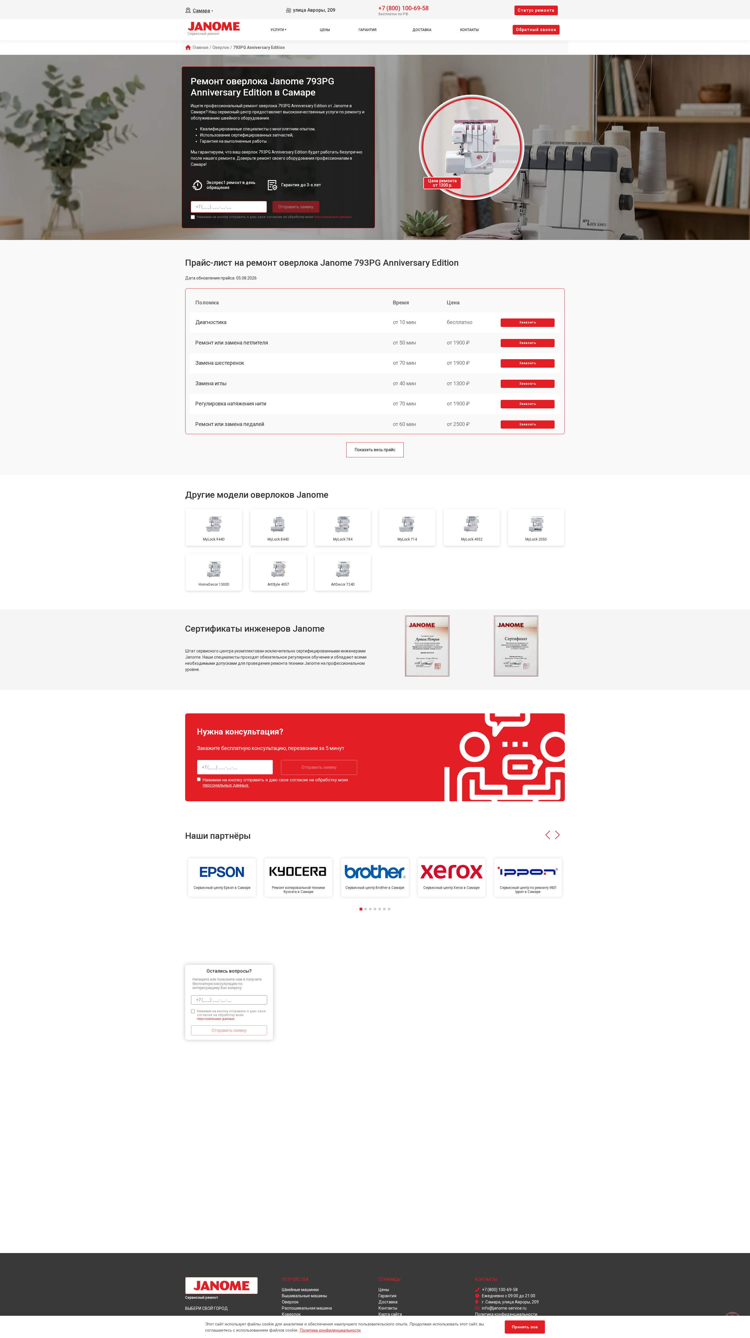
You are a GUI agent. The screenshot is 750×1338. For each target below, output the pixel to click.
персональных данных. (333, 217)
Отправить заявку (295, 206)
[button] (548, 835)
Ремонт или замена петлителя (231, 343)
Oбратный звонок (536, 29)
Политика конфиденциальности (330, 1330)
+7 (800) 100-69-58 (404, 8)
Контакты (469, 30)
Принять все (525, 1327)
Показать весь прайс (375, 449)
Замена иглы (211, 383)
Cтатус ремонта (536, 10)
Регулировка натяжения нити (230, 403)
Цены (325, 30)
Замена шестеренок (219, 363)
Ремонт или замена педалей (229, 424)
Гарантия (367, 30)
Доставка (422, 30)
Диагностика (210, 322)
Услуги (277, 30)
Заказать (527, 322)
